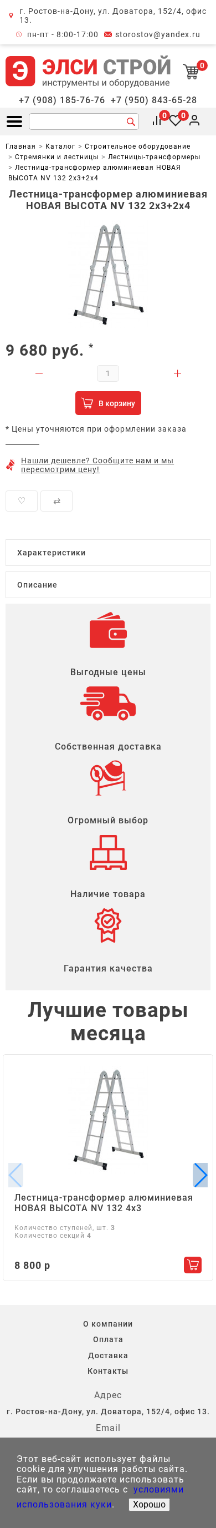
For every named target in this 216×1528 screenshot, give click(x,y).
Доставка (108, 1355)
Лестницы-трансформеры (154, 157)
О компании (108, 1323)
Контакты (108, 1371)
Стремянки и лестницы (57, 157)
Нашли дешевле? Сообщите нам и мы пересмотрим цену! (97, 465)
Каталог (60, 146)
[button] (200, 1175)
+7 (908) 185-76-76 (62, 100)
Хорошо (149, 1504)
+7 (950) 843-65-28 (154, 100)
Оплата (108, 1339)
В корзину (117, 403)
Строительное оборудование (138, 146)
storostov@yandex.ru (157, 34)
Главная (21, 146)
